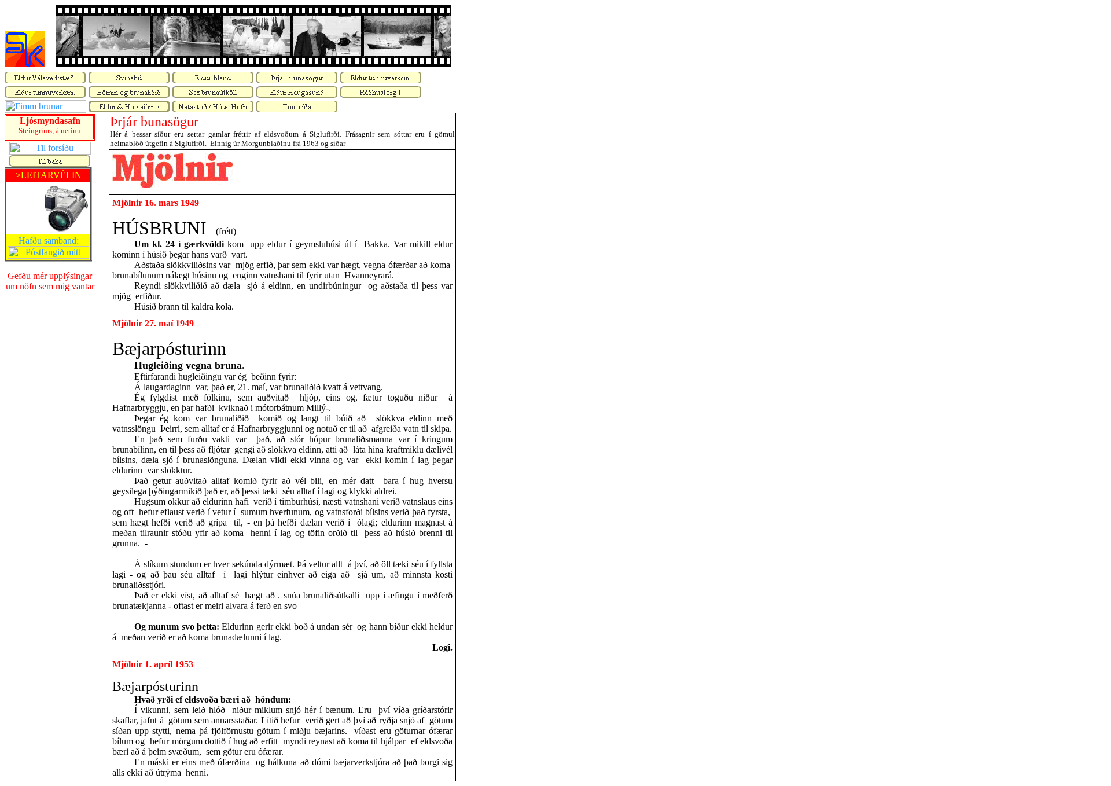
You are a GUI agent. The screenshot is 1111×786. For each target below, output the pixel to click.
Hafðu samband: (49, 240)
